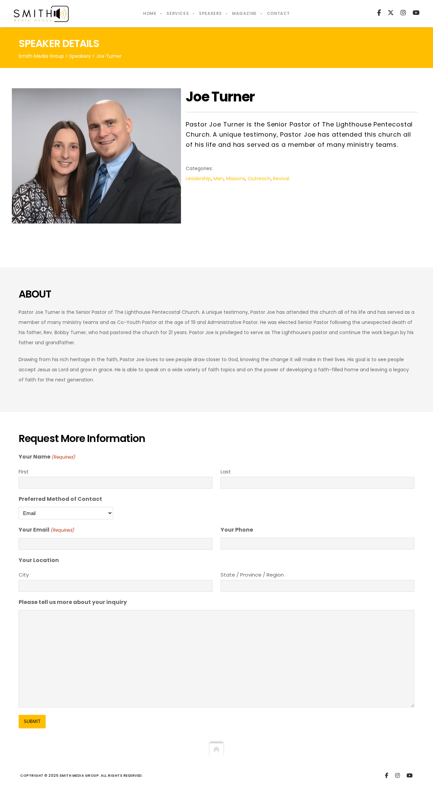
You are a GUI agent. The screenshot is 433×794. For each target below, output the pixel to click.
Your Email (46, 530)
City (24, 574)
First (24, 471)
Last (226, 471)
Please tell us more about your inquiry (73, 602)
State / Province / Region (252, 574)
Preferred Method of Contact (60, 499)
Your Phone (237, 530)
